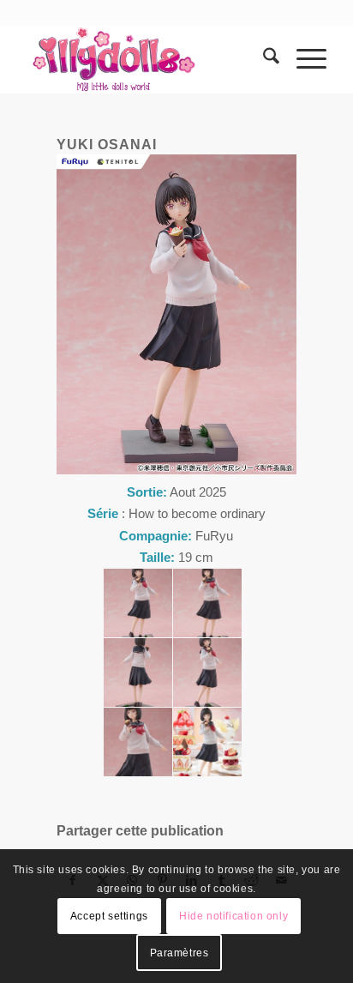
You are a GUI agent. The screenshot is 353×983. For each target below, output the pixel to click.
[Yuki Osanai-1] (138, 603)
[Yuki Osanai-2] (207, 603)
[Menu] (302, 59)
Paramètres (179, 953)
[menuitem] (262, 59)
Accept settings (109, 916)
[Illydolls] (146, 59)
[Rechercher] (262, 59)
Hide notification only (233, 916)
